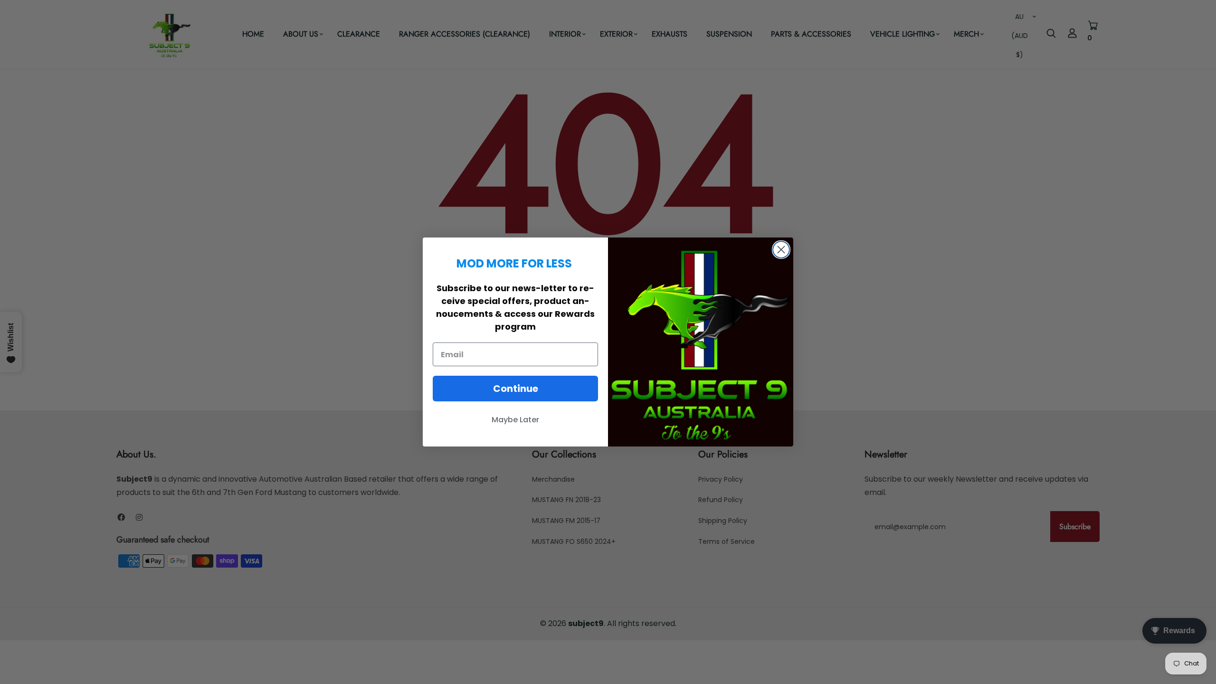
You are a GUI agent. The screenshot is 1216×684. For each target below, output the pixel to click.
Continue (515, 388)
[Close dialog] (781, 249)
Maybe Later (515, 419)
